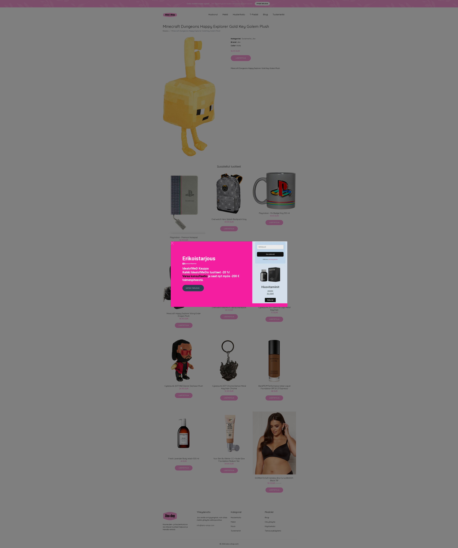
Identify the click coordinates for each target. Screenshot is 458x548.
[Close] (172, 243)
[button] (193, 288)
